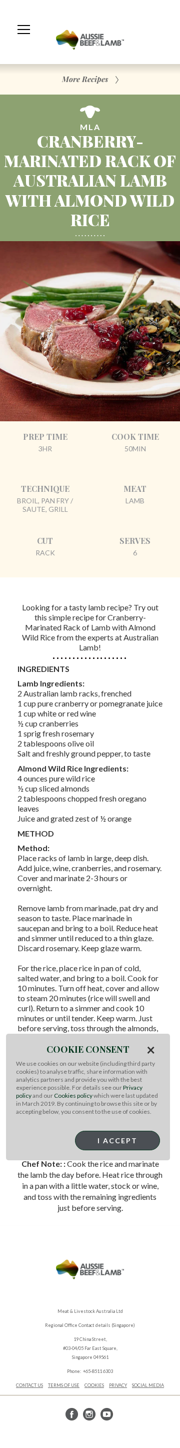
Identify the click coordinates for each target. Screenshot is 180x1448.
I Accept (118, 1140)
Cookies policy (73, 1095)
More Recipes (85, 79)
